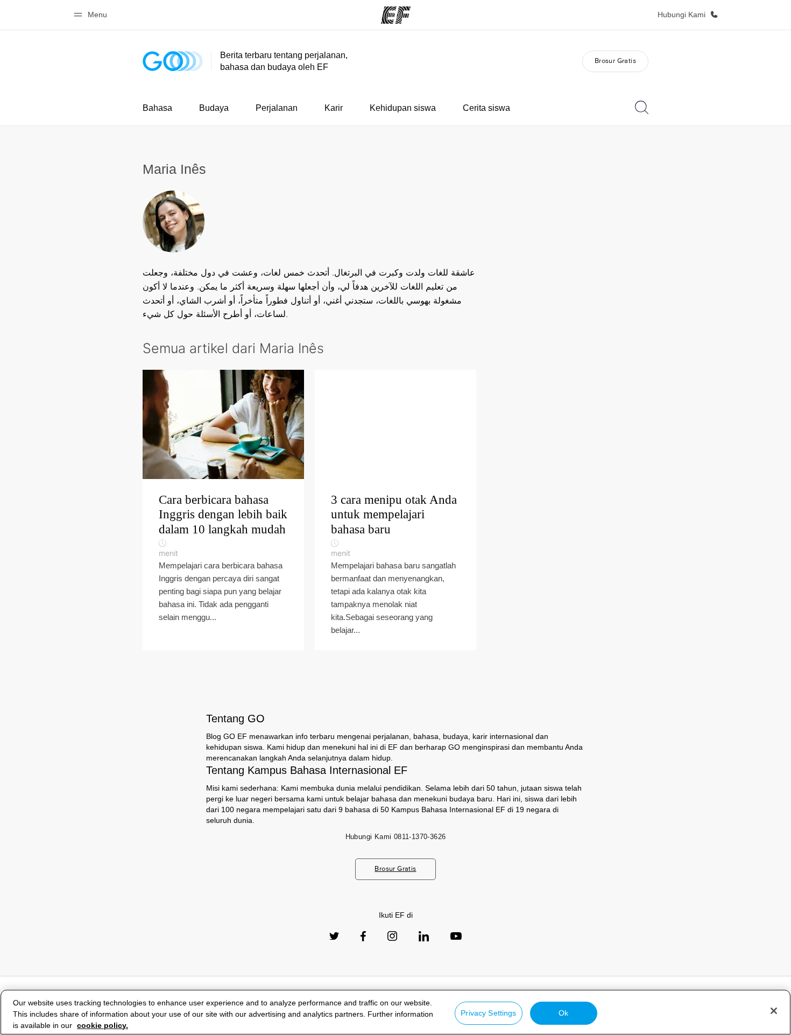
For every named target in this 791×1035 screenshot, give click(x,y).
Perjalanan (277, 107)
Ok (563, 1013)
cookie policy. (102, 1025)
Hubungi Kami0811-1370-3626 (395, 837)
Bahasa (157, 107)
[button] (92, 15)
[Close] (774, 1011)
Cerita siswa (486, 107)
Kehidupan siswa (403, 107)
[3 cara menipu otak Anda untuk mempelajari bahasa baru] (395, 510)
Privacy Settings (488, 1013)
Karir (333, 107)
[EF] (396, 15)
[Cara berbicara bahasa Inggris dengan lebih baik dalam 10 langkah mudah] (223, 510)
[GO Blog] (173, 61)
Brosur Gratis (615, 61)
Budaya (214, 107)
